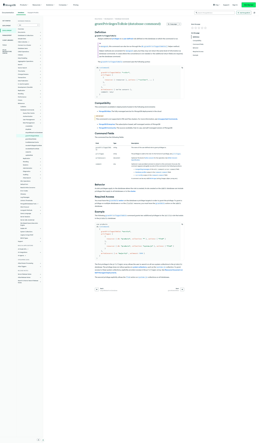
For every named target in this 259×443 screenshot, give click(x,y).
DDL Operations (25, 181)
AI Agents (21, 255)
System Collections (26, 231)
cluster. (133, 191)
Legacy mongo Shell (26, 235)
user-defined (128, 39)
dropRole (28, 129)
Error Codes (24, 191)
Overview (21, 29)
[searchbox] (214, 13)
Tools (4, 45)
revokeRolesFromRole (32, 148)
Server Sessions (25, 216)
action (121, 200)
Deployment (6, 25)
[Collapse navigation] (43, 439)
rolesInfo (28, 152)
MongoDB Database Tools (28, 204)
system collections (140, 267)
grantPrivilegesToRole (32, 136)
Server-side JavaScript (27, 220)
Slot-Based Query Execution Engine (29, 224)
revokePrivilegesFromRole (33, 145)
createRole (28, 126)
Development (108, 19)
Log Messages (24, 197)
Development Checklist (25, 87)
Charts (20, 100)
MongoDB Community (107, 128)
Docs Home (98, 19)
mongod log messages (142, 169)
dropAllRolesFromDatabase (34, 132)
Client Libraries (7, 40)
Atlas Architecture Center (7, 51)
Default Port (24, 184)
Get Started (248, 5)
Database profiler (140, 172)
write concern (149, 158)
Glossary (23, 194)
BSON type (153, 178)
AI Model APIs (22, 249)
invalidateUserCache (32, 142)
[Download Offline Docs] (38, 440)
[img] (192, 28)
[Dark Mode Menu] (254, 12)
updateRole (29, 155)
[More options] (179, 24)
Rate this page (195, 24)
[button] (216, 5)
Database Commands (122, 19)
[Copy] (182, 67)
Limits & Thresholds (26, 200)
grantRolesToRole (30, 139)
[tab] (21, 12)
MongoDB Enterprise (107, 124)
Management (7, 35)
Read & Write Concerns (27, 187)
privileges (115, 39)
